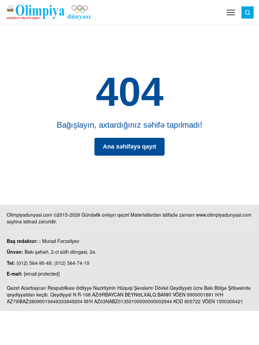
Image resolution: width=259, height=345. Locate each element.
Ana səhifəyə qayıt (129, 146)
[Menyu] (230, 12)
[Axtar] (247, 12)
